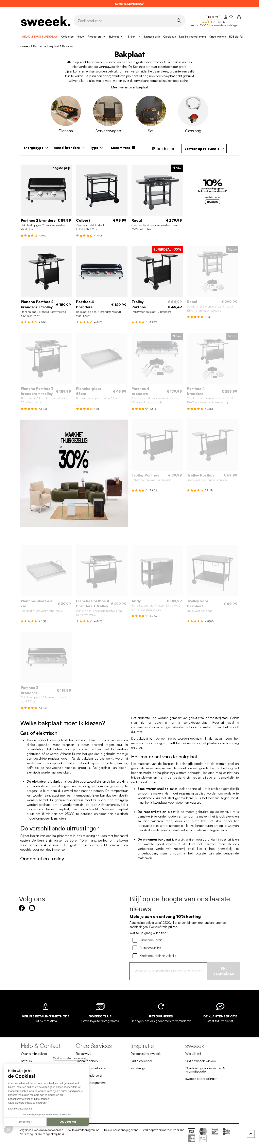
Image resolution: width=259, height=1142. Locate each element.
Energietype (34, 148)
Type (94, 148)
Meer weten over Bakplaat (129, 87)
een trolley (168, 738)
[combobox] (204, 148)
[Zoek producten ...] (178, 20)
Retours (26, 1061)
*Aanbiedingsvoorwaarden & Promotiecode (205, 1069)
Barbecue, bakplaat (46, 46)
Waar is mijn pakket (34, 1054)
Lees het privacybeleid (20, 1108)
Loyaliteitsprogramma (192, 36)
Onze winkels (217, 36)
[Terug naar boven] (251, 1134)
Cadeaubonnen (87, 1061)
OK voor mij (68, 1121)
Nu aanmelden (223, 971)
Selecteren (25, 1121)
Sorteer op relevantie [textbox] (202, 149)
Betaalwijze (83, 1054)
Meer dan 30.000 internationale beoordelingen (214, 25)
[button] (8, 1129)
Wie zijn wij (193, 1054)
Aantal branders (67, 148)
